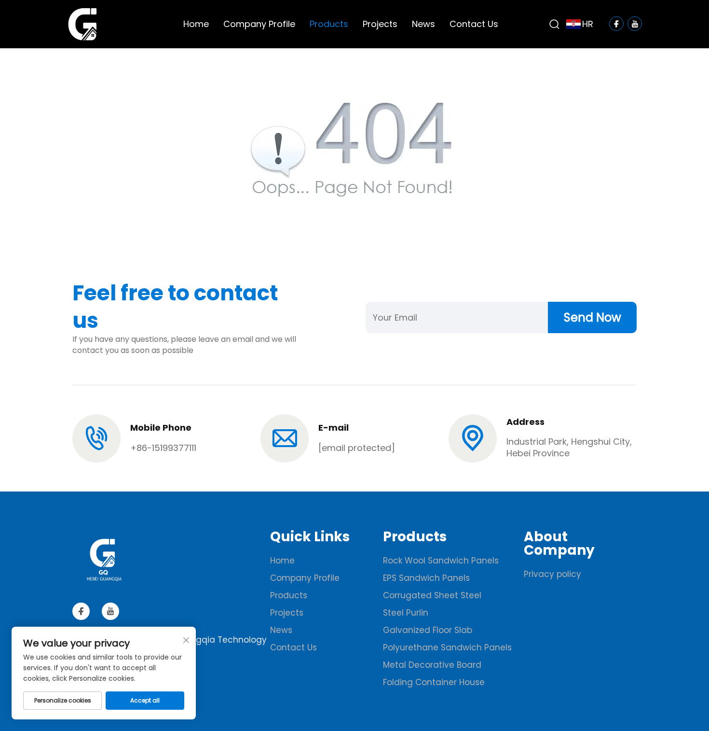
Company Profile (259, 24)
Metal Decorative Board (432, 665)
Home (196, 24)
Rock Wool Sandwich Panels (441, 560)
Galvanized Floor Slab (427, 630)
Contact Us (474, 24)
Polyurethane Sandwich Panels (447, 647)
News (423, 24)
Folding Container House (434, 682)
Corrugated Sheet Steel (432, 595)
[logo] (82, 23)
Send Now (592, 317)
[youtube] (110, 611)
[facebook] (81, 611)
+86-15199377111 (163, 448)
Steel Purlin (405, 613)
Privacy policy (552, 574)
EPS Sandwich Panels (426, 578)
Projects (380, 24)
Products (329, 24)
